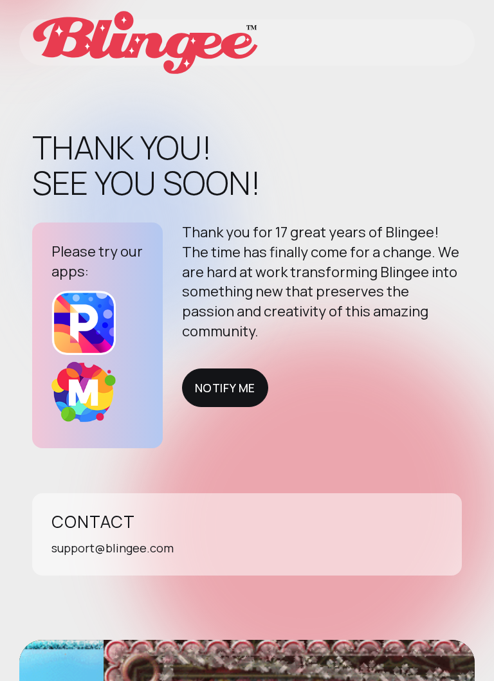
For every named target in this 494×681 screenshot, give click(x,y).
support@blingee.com (112, 548)
